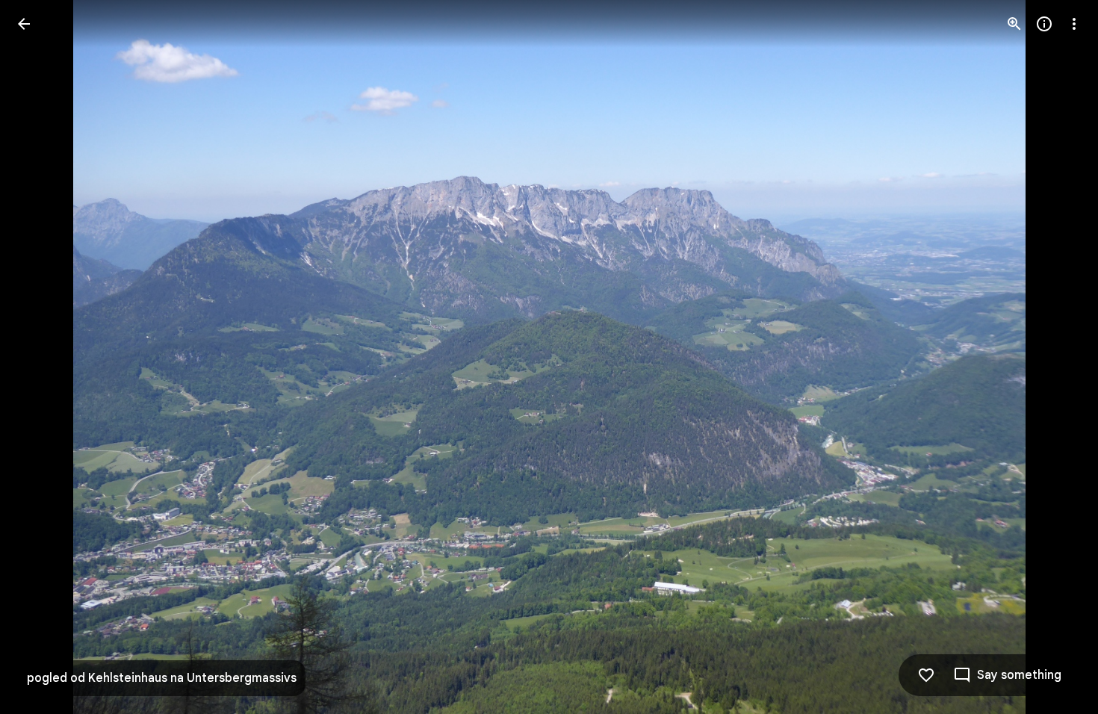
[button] (42, 357)
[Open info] (1044, 24)
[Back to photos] (24, 24)
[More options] (1074, 24)
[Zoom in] (1014, 24)
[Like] (926, 675)
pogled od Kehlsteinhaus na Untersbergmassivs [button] (162, 678)
